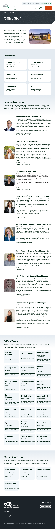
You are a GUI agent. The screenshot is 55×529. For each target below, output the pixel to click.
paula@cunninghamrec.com (27, 414)
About (7, 12)
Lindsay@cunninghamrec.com (12, 373)
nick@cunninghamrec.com (24, 294)
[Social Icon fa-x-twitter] (45, 502)
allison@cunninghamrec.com (12, 428)
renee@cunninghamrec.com (25, 327)
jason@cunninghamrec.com (25, 267)
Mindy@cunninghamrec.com (11, 474)
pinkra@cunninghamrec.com (44, 414)
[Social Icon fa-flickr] (50, 502)
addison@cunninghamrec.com (12, 414)
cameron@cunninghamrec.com (28, 429)
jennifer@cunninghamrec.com (44, 401)
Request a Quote (26, 3)
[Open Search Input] (50, 3)
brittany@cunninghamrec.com (12, 402)
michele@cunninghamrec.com (25, 216)
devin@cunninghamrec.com (27, 401)
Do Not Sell (7, 517)
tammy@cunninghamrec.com (28, 387)
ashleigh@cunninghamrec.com (12, 387)
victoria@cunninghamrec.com (25, 242)
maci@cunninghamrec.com (43, 387)
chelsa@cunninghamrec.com (28, 373)
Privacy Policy (7, 515)
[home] (4, 12)
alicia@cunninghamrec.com (27, 474)
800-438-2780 (44, 3)
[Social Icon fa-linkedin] (48, 502)
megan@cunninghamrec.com (12, 488)
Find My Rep (32, 3)
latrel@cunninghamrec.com (43, 359)
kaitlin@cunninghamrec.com (44, 428)
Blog (39, 3)
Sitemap (6, 518)
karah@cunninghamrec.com (43, 441)
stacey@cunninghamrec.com (44, 374)
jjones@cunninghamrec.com (11, 441)
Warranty (6, 511)
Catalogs (36, 3)
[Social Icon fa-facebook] (43, 502)
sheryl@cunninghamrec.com (44, 474)
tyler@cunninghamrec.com (27, 358)
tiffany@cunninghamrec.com (28, 441)
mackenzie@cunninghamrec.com (13, 359)
